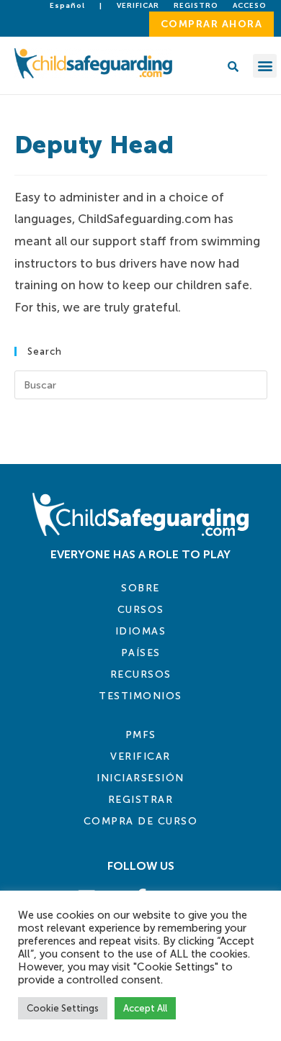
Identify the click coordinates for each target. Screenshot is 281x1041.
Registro (196, 5)
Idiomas (140, 631)
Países (141, 653)
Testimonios (140, 696)
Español (67, 5)
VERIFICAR (140, 756)
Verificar (138, 5)
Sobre (140, 588)
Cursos (140, 610)
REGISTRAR (141, 800)
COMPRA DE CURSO (141, 821)
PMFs (140, 735)
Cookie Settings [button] (63, 1008)
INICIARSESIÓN (140, 778)
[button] (265, 66)
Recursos (140, 674)
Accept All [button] (145, 1008)
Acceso (250, 5)
